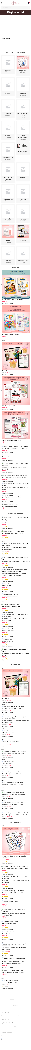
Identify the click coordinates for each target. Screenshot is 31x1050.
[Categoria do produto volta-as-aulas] (23, 255)
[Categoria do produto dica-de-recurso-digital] (23, 109)
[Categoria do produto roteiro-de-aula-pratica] (8, 234)
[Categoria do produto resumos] (23, 213)
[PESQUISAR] (28, 7)
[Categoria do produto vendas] (8, 255)
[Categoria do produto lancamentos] (23, 148)
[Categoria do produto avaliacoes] (8, 86)
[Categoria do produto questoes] (8, 213)
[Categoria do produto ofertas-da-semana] (8, 173)
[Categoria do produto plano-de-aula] (8, 194)
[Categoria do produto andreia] (8, 65)
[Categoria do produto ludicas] (23, 65)
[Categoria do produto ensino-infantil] (8, 152)
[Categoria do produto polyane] (23, 194)
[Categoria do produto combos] (8, 108)
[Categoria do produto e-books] (8, 130)
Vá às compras (6, 38)
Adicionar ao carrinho (7, 303)
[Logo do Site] (15, 2)
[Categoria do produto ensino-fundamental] (23, 131)
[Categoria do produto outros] (23, 172)
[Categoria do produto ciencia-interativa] (23, 87)
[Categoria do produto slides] (23, 233)
